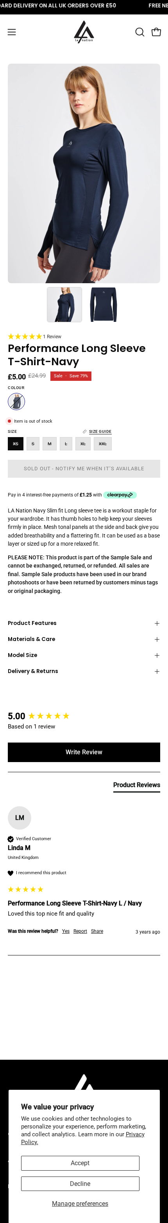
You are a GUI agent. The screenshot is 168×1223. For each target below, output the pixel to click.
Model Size (22, 655)
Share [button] (97, 931)
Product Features (32, 623)
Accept (80, 1163)
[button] (139, 32)
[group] (84, 717)
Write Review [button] (84, 752)
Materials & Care (31, 639)
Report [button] (80, 931)
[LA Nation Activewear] (84, 32)
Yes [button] (66, 931)
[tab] (136, 787)
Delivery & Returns (33, 671)
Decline (80, 1183)
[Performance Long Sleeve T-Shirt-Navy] (64, 304)
